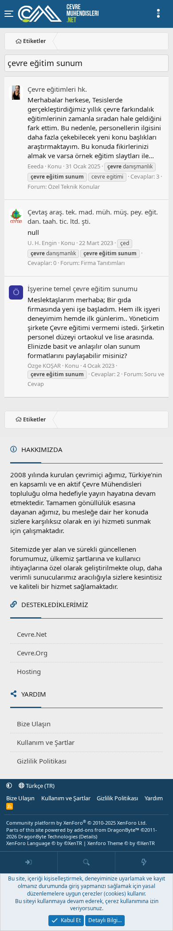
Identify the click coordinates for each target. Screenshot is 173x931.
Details (88, 836)
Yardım (154, 798)
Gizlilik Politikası (42, 760)
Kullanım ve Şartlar (46, 742)
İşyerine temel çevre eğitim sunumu (83, 288)
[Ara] (86, 863)
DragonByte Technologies (48, 836)
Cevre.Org (32, 652)
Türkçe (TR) (39, 786)
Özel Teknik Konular (74, 187)
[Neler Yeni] (144, 863)
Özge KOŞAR (44, 366)
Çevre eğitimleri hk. (57, 89)
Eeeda (35, 166)
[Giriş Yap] (29, 863)
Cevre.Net (32, 634)
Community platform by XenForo (76, 822)
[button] (9, 786)
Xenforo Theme (121, 843)
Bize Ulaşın (34, 723)
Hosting (29, 671)
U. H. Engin (42, 243)
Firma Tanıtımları (103, 263)
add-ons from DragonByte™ (106, 829)
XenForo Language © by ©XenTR (44, 843)
